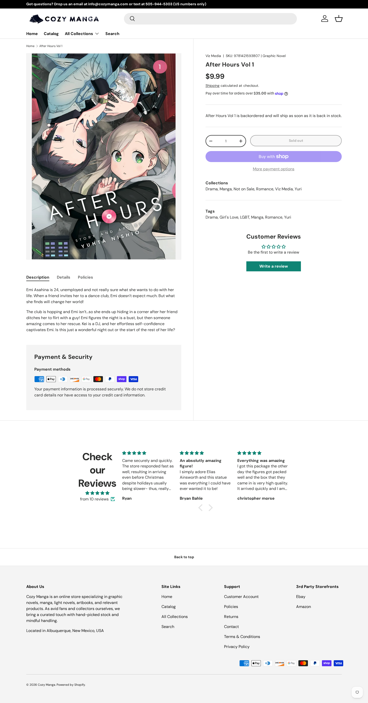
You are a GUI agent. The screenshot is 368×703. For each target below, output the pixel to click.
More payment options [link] (273, 169)
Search (112, 33)
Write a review (273, 266)
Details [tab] (63, 277)
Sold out (296, 140)
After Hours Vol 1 (50, 46)
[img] (97, 493)
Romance (264, 189)
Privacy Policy (237, 646)
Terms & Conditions (242, 636)
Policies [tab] (85, 277)
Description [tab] (37, 277)
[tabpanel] (103, 310)
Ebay (300, 596)
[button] (338, 18)
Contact (231, 626)
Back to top (184, 557)
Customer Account (241, 596)
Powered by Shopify (71, 685)
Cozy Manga (46, 685)
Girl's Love (229, 217)
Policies (231, 606)
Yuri (298, 189)
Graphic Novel (274, 56)
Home (32, 33)
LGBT (244, 217)
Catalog (51, 33)
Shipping (213, 85)
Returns (231, 616)
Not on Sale (244, 189)
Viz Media (213, 56)
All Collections (79, 33)
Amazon (303, 606)
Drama (212, 189)
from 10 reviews (94, 499)
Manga (226, 189)
